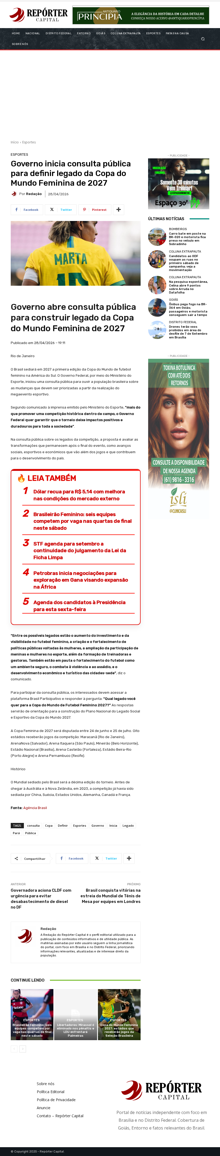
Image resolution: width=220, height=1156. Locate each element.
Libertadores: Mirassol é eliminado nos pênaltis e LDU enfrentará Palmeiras (75, 1030)
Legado (128, 825)
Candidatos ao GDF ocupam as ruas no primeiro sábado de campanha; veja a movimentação (184, 263)
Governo (97, 825)
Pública (30, 833)
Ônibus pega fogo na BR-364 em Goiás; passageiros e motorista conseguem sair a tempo (188, 310)
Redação (34, 194)
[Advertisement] (110, 93)
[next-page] (22, 1049)
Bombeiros (178, 229)
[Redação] (15, 193)
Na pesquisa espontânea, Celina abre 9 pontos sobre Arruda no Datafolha (188, 287)
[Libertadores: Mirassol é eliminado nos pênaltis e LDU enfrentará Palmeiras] (75, 1014)
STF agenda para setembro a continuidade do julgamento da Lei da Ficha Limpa (80, 550)
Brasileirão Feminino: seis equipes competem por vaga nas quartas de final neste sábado (83, 521)
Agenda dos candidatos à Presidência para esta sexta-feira (80, 605)
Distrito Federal (183, 322)
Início (15, 142)
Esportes (29, 142)
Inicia (113, 825)
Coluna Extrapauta (185, 251)
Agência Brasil (35, 808)
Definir (63, 825)
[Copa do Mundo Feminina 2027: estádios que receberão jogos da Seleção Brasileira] (119, 1014)
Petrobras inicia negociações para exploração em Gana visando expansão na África (81, 580)
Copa (49, 825)
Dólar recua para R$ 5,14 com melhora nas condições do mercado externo (79, 495)
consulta (33, 825)
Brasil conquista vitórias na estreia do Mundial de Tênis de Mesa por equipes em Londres (110, 896)
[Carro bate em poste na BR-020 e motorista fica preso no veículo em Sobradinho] (157, 237)
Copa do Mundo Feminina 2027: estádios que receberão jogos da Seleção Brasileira (119, 1030)
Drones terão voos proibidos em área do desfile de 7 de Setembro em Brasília (188, 332)
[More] (118, 209)
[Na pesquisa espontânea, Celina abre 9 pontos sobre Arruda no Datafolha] (157, 285)
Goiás (173, 299)
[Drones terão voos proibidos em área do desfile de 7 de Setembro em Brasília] (157, 330)
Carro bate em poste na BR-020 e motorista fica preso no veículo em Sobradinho (187, 239)
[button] (203, 38)
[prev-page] (14, 1049)
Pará (16, 833)
